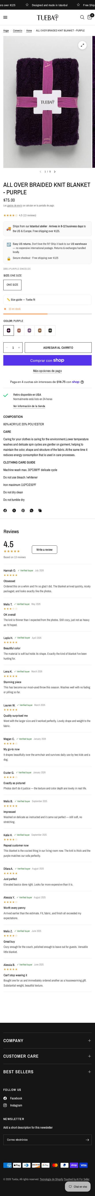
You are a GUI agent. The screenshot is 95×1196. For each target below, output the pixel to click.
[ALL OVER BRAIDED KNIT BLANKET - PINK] (19, 330)
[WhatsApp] (32, 510)
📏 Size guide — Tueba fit (21, 299)
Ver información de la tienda (29, 406)
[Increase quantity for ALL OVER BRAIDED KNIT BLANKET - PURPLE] (19, 348)
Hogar (6, 30)
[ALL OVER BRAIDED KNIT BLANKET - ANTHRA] (50, 330)
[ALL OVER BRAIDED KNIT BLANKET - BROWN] (39, 330)
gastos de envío (14, 205)
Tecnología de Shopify (51, 1179)
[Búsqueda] (82, 17)
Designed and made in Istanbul (44, 5)
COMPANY (13, 1040)
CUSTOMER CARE (21, 1056)
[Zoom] (82, 45)
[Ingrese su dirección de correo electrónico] (87, 1140)
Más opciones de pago (47, 371)
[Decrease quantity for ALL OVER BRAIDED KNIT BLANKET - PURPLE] (7, 348)
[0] (89, 17)
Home (29, 30)
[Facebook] (6, 510)
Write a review (44, 550)
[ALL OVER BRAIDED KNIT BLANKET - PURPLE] (8, 330)
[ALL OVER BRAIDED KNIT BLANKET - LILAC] (29, 330)
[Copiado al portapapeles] (41, 510)
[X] (15, 510)
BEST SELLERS (18, 1072)
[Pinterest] (24, 510)
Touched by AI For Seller (76, 1179)
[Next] (55, 171)
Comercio (17, 30)
